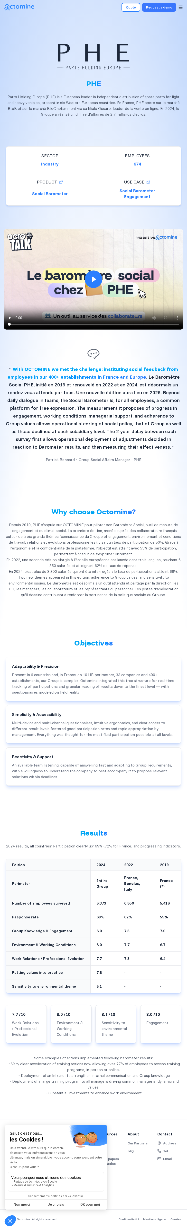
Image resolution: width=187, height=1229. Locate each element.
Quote (131, 7)
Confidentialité (129, 1219)
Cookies (175, 1219)
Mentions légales (155, 1219)
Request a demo (159, 7)
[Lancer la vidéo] (93, 279)
